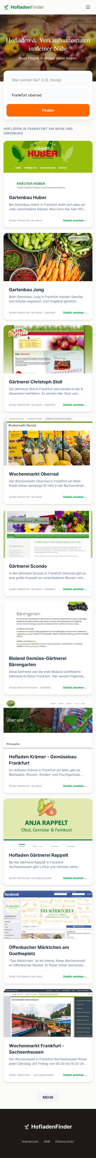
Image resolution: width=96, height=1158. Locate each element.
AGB (47, 1141)
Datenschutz (64, 1141)
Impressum (30, 1141)
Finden (48, 110)
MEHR (48, 1097)
